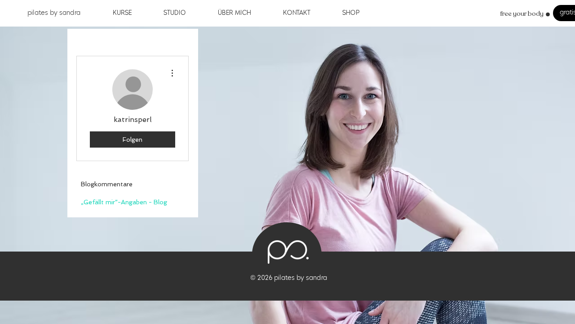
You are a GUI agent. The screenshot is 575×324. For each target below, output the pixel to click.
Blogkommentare (107, 184)
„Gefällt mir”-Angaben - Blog (124, 202)
